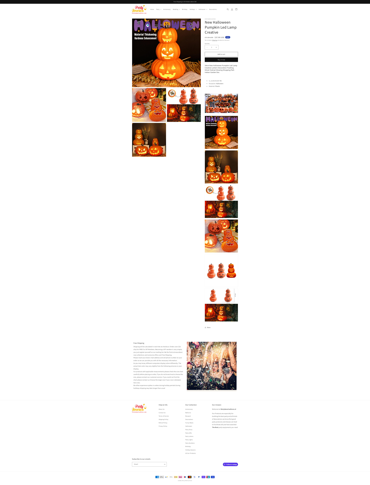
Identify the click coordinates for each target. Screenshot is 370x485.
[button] (158, 9)
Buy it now (221, 60)
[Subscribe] (164, 464)
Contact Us (162, 413)
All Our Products (190, 453)
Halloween (188, 426)
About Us (161, 409)
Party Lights (189, 440)
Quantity (207, 43)
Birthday (188, 446)
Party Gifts (188, 433)
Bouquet (188, 416)
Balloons (188, 413)
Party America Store (187, 480)
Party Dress (188, 429)
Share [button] (209, 327)
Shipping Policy (163, 419)
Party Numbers (190, 443)
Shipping (214, 40)
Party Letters (189, 436)
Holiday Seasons (190, 450)
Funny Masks (189, 423)
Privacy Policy (163, 426)
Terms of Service (164, 416)
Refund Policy (163, 423)
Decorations (189, 419)
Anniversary (189, 409)
